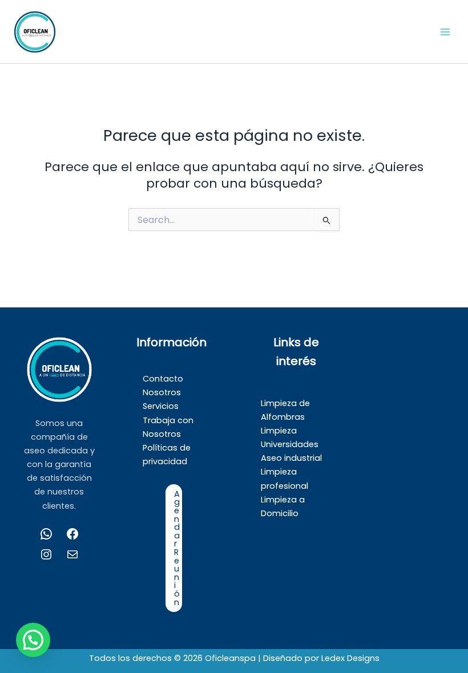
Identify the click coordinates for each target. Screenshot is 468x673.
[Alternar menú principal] (445, 31)
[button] (33, 640)
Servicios (161, 406)
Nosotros (162, 392)
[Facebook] (72, 534)
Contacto (163, 378)
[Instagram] (46, 554)
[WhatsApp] (46, 534)
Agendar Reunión (177, 548)
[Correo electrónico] (72, 554)
